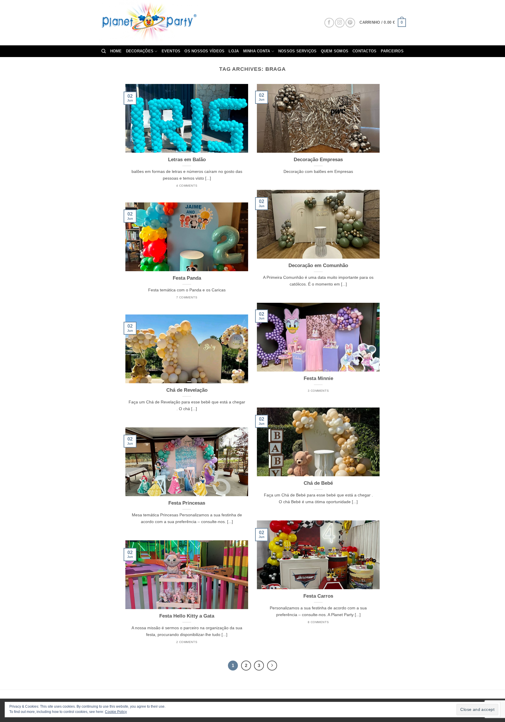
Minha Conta (256, 51)
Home (116, 51)
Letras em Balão (187, 159)
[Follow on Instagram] (340, 22)
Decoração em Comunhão (318, 265)
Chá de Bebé (318, 483)
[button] (382, 23)
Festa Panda (187, 278)
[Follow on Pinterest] (350, 22)
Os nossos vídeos (204, 51)
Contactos (364, 51)
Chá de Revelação (186, 390)
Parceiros (392, 51)
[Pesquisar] (103, 51)
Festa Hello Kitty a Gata (186, 616)
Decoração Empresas (318, 159)
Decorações (140, 51)
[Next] (272, 666)
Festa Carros (318, 596)
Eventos (171, 51)
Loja (234, 51)
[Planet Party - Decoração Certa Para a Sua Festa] (155, 22)
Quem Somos (335, 51)
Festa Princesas (186, 503)
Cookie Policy (116, 712)
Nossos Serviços (297, 51)
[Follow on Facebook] (329, 22)
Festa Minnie (318, 378)
